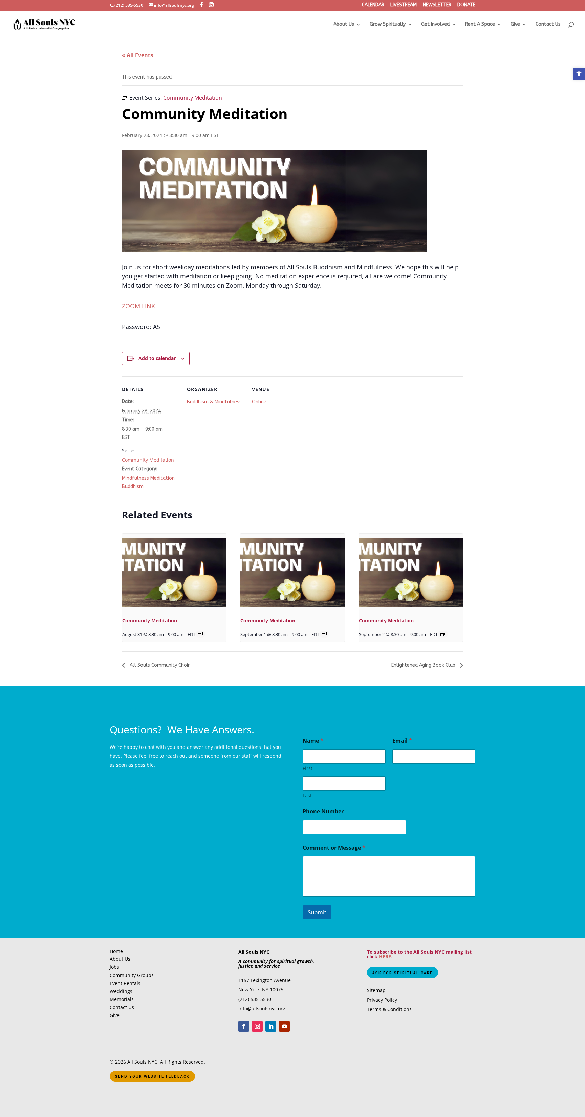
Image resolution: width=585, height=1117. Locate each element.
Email (402, 741)
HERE (385, 956)
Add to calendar (157, 358)
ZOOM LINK (138, 306)
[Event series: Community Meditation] (200, 634)
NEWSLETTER (437, 5)
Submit (317, 912)
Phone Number (323, 811)
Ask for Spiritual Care (402, 973)
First (307, 768)
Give (515, 24)
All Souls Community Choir (159, 665)
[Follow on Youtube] (284, 1026)
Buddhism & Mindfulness (214, 402)
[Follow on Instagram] (257, 1026)
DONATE (466, 5)
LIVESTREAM (403, 5)
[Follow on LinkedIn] (270, 1026)
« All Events (137, 55)
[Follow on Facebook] (243, 1026)
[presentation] (174, 572)
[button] (579, 74)
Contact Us (548, 24)
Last (307, 795)
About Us (343, 24)
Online (259, 402)
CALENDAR (373, 5)
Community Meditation (148, 459)
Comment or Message (334, 848)
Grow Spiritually (388, 24)
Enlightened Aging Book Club (424, 665)
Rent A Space (480, 24)
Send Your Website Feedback (152, 1076)
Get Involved (435, 24)
